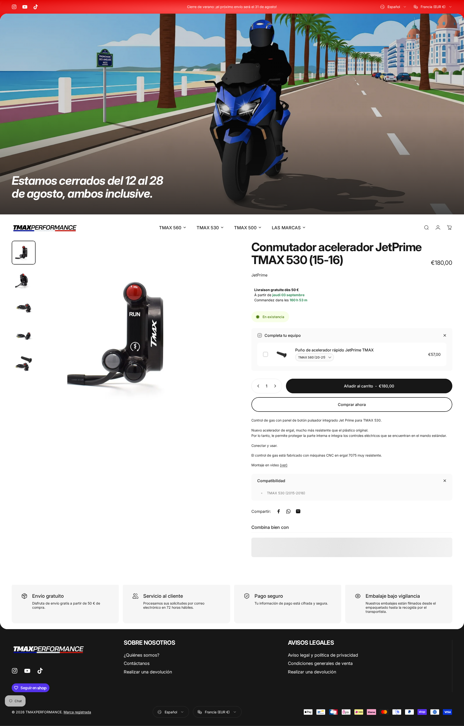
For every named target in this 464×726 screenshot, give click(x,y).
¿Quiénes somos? (141, 655)
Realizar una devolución (148, 671)
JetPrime (259, 275)
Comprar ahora (352, 404)
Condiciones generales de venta (320, 663)
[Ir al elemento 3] (24, 308)
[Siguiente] (217, 347)
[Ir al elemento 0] (24, 253)
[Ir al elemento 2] (24, 280)
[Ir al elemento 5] (24, 363)
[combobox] (393, 7)
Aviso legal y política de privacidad (323, 655)
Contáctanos (137, 663)
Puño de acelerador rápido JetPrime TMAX (334, 350)
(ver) (283, 465)
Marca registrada (77, 712)
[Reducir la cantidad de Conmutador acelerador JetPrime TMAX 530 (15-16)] (257, 386)
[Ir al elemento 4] (24, 336)
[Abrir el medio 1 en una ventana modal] (134, 336)
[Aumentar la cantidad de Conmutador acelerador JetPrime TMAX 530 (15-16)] (276, 386)
